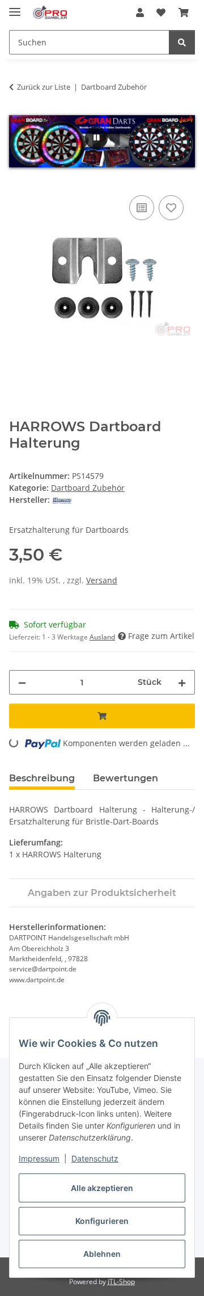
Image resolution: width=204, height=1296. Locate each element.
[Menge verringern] (22, 682)
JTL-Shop (121, 1281)
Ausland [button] (102, 637)
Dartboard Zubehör (88, 487)
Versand (101, 580)
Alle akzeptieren (102, 1188)
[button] (140, 12)
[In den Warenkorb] (18, 180)
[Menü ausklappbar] (14, 7)
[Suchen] (182, 42)
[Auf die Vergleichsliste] (141, 207)
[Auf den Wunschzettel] (171, 207)
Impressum (39, 1158)
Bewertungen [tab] (125, 778)
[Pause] (96, 138)
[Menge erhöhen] (181, 682)
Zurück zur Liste (43, 87)
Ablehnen (102, 1254)
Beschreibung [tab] (42, 778)
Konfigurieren (102, 1221)
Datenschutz (94, 1158)
